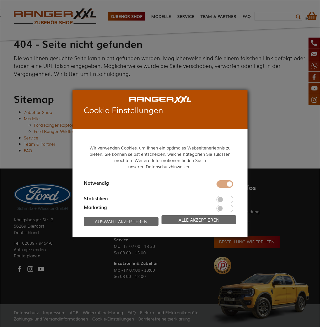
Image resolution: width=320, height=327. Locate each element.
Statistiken (96, 198)
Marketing (95, 207)
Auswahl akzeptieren (121, 221)
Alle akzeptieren (199, 220)
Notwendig (96, 183)
